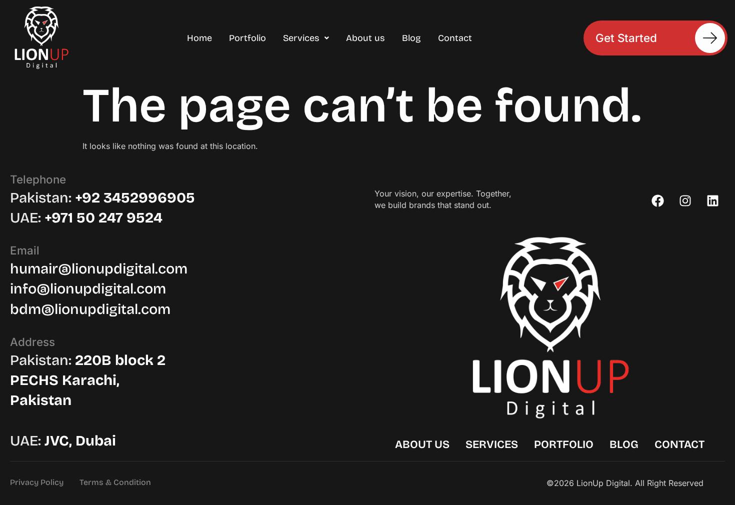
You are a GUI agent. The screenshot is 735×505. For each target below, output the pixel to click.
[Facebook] (657, 200)
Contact (455, 38)
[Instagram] (685, 200)
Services (301, 38)
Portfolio (247, 38)
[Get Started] (710, 38)
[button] (306, 38)
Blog (411, 38)
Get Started (626, 37)
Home (199, 38)
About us (365, 38)
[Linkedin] (712, 200)
